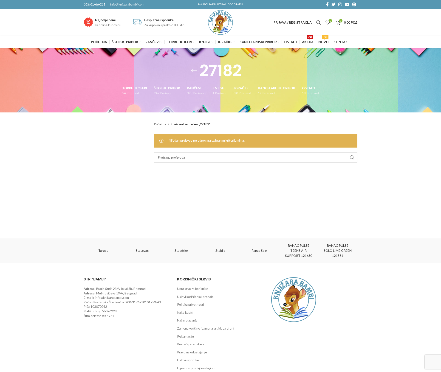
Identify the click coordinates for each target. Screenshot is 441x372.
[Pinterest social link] (354, 4)
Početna (160, 124)
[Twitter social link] (333, 4)
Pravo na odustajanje (192, 352)
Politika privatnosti (190, 304)
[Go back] (194, 71)
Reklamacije (185, 336)
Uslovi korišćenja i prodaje (195, 297)
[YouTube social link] (347, 4)
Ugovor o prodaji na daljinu (196, 368)
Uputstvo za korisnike (192, 289)
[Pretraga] (318, 22)
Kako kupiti (185, 312)
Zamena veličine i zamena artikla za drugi (205, 328)
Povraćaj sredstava (190, 344)
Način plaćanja (187, 320)
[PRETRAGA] (352, 157)
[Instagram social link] (340, 4)
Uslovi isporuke (188, 360)
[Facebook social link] (327, 4)
